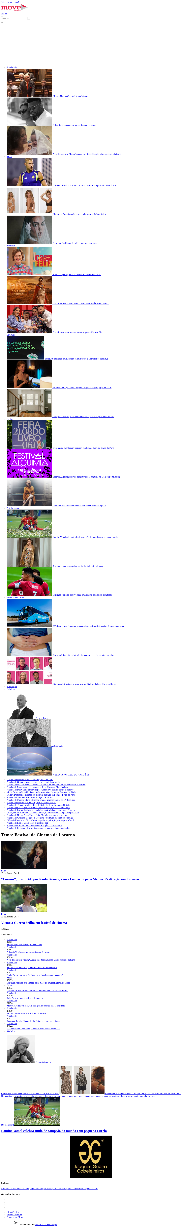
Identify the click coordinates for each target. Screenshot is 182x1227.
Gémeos (19, 1188)
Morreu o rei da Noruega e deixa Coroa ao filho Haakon (42, 787)
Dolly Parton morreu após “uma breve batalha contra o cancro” (45, 790)
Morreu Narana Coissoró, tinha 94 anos (35, 779)
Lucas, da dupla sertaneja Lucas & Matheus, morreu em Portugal (46, 810)
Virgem (43, 1188)
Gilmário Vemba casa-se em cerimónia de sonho (38, 782)
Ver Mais (11, 1031)
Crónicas (11, 689)
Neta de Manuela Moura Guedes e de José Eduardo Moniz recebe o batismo (51, 784)
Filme (3, 870)
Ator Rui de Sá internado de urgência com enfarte (39, 825)
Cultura (10, 419)
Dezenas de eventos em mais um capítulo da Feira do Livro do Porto (44, 795)
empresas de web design (46, 1224)
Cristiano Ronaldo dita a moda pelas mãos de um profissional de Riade (44, 792)
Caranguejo (28, 1188)
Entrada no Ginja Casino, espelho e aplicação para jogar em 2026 (44, 820)
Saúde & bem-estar (15, 597)
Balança (51, 1188)
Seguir (4, 13)
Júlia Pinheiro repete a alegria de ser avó (35, 797)
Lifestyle (11, 335)
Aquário (88, 1188)
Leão (37, 1188)
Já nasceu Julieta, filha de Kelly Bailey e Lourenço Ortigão (43, 805)
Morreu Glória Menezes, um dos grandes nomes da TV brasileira (46, 800)
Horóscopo (12, 686)
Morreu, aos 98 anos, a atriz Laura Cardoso (36, 802)
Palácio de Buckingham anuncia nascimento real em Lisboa (44, 828)
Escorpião (59, 1188)
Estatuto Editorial (14, 1214)
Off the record (13, 508)
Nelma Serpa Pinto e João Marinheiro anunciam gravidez (42, 815)
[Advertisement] (91, 44)
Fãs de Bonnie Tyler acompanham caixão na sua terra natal (43, 807)
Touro (12, 1188)
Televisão (11, 245)
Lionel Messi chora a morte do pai (32, 823)
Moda (9, 156)
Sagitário (68, 1188)
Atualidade (12, 67)
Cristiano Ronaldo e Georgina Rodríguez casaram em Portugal (45, 818)
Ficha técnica (13, 1212)
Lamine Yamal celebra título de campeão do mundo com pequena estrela (54, 1131)
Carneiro (5, 1188)
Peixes (95, 1188)
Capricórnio (78, 1188)
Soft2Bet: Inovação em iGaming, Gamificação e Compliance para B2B (47, 812)
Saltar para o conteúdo (11, 2)
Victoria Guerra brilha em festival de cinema (34, 923)
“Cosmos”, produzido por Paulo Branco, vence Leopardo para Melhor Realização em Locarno (70, 879)
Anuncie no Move (15, 1217)
